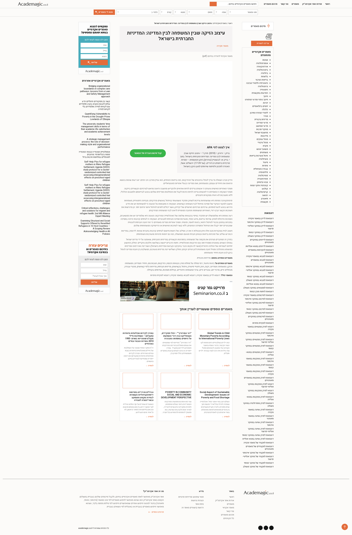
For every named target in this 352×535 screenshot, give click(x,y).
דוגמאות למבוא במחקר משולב (260, 280)
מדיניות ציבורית (261, 119)
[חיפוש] (213, 4)
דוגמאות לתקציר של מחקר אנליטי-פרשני (258, 458)
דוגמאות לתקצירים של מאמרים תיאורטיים (260, 448)
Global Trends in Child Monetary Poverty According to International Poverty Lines (214, 336)
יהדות (265, 103)
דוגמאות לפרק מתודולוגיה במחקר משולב (258, 404)
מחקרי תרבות (262, 129)
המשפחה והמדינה (218, 266)
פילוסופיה (263, 172)
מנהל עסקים (262, 139)
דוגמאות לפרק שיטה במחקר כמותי (258, 435)
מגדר (265, 116)
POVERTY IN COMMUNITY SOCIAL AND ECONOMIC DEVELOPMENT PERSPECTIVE (176, 395)
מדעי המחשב (262, 126)
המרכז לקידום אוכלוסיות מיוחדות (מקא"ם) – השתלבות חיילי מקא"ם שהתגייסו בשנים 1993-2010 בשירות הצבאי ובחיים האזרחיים (138, 338)
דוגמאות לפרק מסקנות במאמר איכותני (260, 360)
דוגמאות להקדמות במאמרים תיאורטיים (261, 251)
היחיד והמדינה (140, 263)
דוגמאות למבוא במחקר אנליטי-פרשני (260, 271)
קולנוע (265, 188)
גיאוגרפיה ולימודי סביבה (257, 83)
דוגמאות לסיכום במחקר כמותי (260, 309)
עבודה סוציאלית (261, 169)
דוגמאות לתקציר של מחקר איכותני (258, 452)
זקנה (207, 266)
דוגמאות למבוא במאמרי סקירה (260, 256)
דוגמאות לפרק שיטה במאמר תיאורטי (261, 417)
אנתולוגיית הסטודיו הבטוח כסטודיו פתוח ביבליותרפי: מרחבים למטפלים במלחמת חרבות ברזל (94, 154)
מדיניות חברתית (164, 266)
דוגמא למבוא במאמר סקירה (183, 275)
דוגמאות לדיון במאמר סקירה (261, 218)
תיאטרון (264, 198)
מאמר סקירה (222, 46)
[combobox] (243, 12)
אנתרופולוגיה (262, 63)
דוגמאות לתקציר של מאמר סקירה (259, 442)
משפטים (264, 152)
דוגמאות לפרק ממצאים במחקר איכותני (259, 334)
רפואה (265, 195)
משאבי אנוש (262, 149)
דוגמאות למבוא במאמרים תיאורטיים (262, 261)
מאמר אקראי (228, 507)
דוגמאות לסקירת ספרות (263, 323)
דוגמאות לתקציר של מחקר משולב (258, 466)
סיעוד (265, 162)
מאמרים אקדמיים (220, 23)
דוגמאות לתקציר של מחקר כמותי (259, 463)
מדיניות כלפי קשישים (147, 266)
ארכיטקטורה (262, 66)
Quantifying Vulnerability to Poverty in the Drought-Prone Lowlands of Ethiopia (96, 116)
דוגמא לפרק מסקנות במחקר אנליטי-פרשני (261, 385)
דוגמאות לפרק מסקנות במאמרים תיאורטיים (259, 379)
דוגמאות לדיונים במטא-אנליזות (260, 246)
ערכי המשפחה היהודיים (187, 270)
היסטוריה (264, 89)
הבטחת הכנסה (173, 263)
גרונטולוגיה (263, 86)
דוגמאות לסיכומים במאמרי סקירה (259, 295)
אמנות (265, 60)
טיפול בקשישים (179, 266)
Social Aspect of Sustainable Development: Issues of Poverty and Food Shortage (214, 395)
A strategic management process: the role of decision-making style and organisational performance (95, 143)
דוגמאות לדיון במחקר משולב (261, 236)
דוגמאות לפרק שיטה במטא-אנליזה (258, 438)
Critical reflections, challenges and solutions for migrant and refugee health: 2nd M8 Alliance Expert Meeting (95, 212)
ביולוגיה (264, 73)
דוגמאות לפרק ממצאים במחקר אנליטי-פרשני (259, 341)
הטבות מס (152, 263)
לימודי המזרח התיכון (259, 112)
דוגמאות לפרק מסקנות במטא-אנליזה (260, 398)
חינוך (265, 96)
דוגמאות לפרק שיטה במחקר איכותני (261, 424)
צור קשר (284, 4)
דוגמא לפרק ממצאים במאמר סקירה (261, 328)
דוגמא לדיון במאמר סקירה (208, 275)
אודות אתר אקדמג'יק (312, 4)
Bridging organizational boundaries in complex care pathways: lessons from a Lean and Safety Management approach (95, 91)
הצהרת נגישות (197, 500)
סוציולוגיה (263, 159)
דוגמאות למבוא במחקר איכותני (260, 266)
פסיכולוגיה (263, 175)
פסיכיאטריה (262, 178)
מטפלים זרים (226, 270)
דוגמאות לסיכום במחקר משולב (259, 312)
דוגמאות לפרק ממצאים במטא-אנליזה (260, 353)
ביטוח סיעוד (209, 263)
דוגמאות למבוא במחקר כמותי (260, 276)
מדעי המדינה (262, 122)
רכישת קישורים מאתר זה (193, 507)
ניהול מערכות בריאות (259, 155)
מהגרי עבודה (130, 266)
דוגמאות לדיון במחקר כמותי (261, 232)
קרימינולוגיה (262, 192)
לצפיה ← (225, 365)
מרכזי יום (215, 270)
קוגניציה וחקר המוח (259, 185)
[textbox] (243, 12)
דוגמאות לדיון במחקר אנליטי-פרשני (260, 227)
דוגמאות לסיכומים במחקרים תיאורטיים (261, 318)
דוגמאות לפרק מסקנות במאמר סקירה (260, 373)
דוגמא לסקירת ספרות (160, 275)
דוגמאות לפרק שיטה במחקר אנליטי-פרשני (261, 430)
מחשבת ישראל (261, 132)
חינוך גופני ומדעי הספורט (256, 99)
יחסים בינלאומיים (260, 106)
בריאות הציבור (261, 79)
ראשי (327, 4)
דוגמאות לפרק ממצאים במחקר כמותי (259, 347)
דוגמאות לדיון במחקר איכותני (260, 222)
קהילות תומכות (169, 270)
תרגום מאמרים (270, 4)
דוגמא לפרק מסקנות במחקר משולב (261, 392)
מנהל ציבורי (263, 142)
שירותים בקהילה (154, 270)
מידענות (264, 136)
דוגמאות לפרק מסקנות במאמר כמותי (260, 366)
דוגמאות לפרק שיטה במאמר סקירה (261, 411)
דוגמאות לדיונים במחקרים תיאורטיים (262, 241)
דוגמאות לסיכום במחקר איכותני (259, 299)
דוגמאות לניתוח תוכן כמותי (262, 291)
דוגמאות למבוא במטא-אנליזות (260, 284)
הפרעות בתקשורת (260, 93)
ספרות (265, 165)
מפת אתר (199, 504)
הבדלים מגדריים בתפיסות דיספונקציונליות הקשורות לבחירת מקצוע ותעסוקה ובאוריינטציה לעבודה (141, 396)
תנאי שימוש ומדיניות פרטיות (191, 497)
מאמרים (295, 4)
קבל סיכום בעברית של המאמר (148, 153)
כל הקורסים (228, 518)
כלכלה (265, 109)
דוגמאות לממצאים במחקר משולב (258, 287)
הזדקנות (162, 263)
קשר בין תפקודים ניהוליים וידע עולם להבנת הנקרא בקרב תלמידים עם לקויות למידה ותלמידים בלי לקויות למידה (94, 105)
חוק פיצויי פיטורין (196, 266)
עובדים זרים (204, 270)
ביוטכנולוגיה (262, 70)
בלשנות (264, 76)
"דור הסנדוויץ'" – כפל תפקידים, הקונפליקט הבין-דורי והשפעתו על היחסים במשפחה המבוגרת (176, 336)
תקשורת (264, 202)
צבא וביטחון (262, 182)
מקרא (265, 145)
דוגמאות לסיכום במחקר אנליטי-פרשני (259, 304)
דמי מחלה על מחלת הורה (191, 263)
